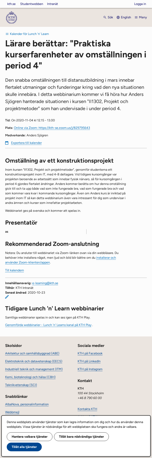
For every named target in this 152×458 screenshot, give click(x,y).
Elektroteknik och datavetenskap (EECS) (33, 361)
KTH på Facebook (90, 353)
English (126, 17)
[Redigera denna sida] (7, 297)
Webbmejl (12, 412)
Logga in (140, 4)
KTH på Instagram (90, 369)
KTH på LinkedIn (89, 361)
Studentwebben (31, 4)
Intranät (52, 4)
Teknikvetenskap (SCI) (21, 385)
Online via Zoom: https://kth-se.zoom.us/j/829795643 (52, 128)
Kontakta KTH (87, 409)
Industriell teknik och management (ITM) (34, 369)
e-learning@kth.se (45, 283)
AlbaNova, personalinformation (27, 404)
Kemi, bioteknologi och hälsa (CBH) (30, 377)
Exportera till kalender (26, 143)
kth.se (11, 4)
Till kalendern (14, 270)
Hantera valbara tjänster (30, 436)
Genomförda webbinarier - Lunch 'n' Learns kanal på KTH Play (48, 325)
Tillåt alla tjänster (24, 447)
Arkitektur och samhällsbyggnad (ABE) (32, 353)
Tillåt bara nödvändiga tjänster (81, 436)
